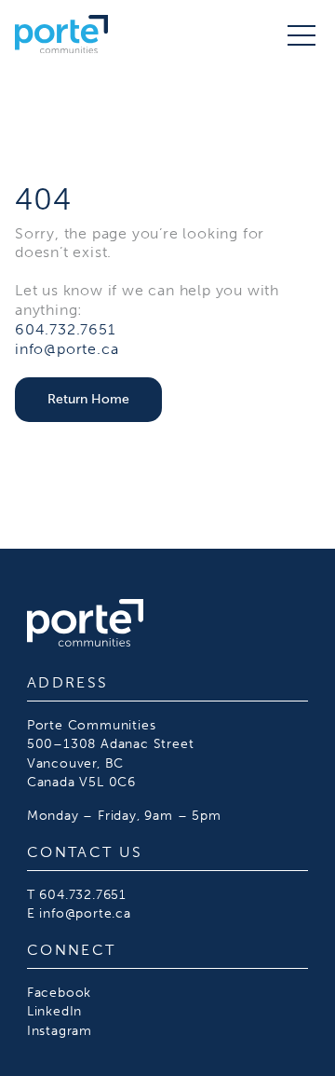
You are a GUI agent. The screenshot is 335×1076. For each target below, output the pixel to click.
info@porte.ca (66, 349)
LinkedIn (54, 1010)
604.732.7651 (65, 329)
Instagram (59, 1030)
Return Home (88, 398)
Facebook (59, 992)
